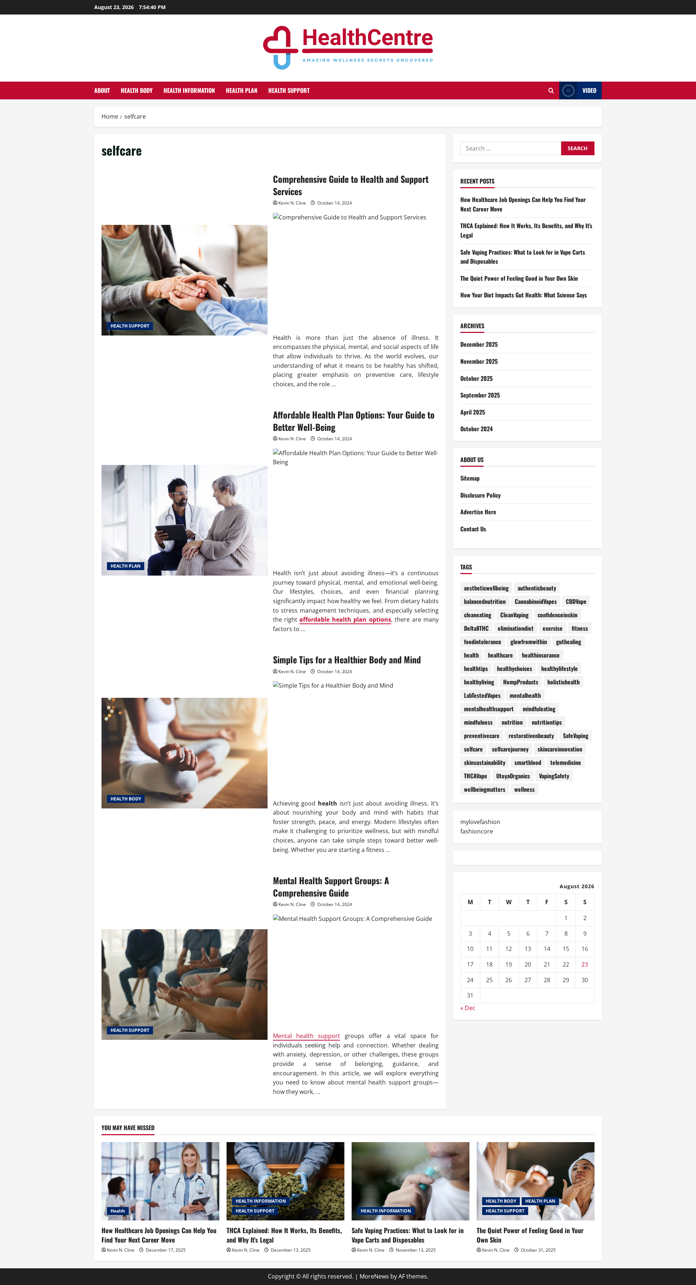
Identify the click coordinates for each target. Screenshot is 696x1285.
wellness (524, 788)
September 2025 (480, 395)
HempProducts (520, 681)
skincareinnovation (560, 748)
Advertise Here (478, 511)
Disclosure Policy (480, 495)
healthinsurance (541, 654)
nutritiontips (547, 721)
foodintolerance (482, 641)
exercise (553, 627)
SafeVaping (575, 735)
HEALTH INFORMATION (189, 90)
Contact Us (473, 528)
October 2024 (476, 428)
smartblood (527, 762)
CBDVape (576, 601)
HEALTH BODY (137, 90)
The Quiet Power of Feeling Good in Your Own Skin (519, 278)
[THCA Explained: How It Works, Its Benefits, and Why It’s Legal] (285, 1181)
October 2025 (476, 378)
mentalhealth (525, 695)
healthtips (476, 668)
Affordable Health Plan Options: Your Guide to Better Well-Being (185, 520)
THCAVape (475, 775)
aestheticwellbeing (486, 587)
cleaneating (477, 614)
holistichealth (563, 681)
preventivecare (482, 735)
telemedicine (565, 762)
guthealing (568, 641)
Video (589, 90)
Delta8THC (476, 627)
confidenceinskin (557, 614)
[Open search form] (551, 90)
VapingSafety (554, 775)
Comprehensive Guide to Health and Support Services (185, 280)
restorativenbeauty (531, 735)
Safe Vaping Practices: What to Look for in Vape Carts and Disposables (408, 1235)
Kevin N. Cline (292, 203)
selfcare (473, 748)
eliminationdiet (516, 627)
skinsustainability (484, 762)
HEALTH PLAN (241, 90)
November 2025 (479, 361)
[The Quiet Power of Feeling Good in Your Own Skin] (535, 1181)
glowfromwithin (528, 641)
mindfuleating (539, 708)
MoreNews (374, 1276)
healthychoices (514, 668)
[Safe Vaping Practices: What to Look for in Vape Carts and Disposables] (410, 1181)
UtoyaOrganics (513, 775)
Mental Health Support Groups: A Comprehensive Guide (185, 984)
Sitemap (470, 478)
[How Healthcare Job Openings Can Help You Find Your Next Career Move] (160, 1181)
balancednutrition (485, 601)
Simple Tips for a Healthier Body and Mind (185, 753)
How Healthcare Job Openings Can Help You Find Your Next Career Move (159, 1235)
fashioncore (476, 831)
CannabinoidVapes (536, 601)
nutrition (512, 721)
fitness (580, 627)
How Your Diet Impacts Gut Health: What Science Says (523, 295)
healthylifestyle (559, 668)
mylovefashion (480, 822)
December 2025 (479, 344)
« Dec (467, 1008)
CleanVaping (514, 614)
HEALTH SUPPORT (289, 90)
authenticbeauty (537, 587)
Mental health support (306, 1036)
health (471, 654)
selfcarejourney (510, 748)
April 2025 (472, 412)
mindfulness (478, 721)
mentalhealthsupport (489, 708)
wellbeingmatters (484, 788)
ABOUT (102, 90)
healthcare (500, 654)
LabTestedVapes (482, 695)
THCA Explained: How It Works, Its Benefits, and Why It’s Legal (284, 1235)
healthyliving (479, 681)
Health (118, 1211)
